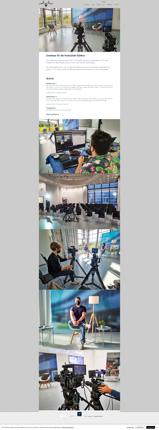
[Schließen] (157, 427)
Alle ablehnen (140, 427)
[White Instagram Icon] (64, 416)
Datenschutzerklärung (68, 427)
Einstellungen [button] (130, 427)
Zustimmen (151, 427)
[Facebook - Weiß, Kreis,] (61, 416)
